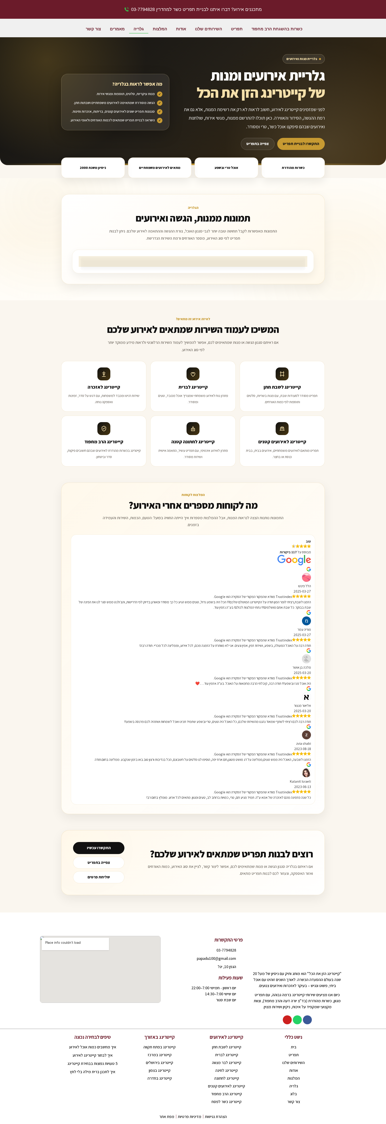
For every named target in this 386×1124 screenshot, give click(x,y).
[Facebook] (307, 1019)
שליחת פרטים (99, 877)
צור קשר (93, 29)
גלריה (139, 29)
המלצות (160, 29)
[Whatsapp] (297, 1019)
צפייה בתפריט (257, 143)
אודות (181, 29)
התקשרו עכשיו (99, 847)
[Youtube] (287, 1019)
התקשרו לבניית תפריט (301, 143)
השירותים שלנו (208, 29)
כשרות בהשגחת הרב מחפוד (277, 29)
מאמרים (117, 29)
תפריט (237, 29)
